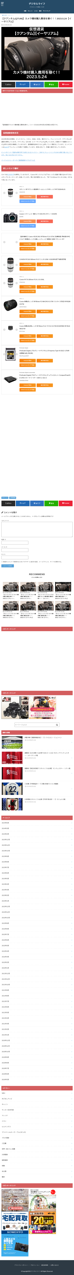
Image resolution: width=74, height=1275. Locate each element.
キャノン (30, 11)
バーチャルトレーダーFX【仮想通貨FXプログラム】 (18, 160)
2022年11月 (6, 912)
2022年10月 (6, 917)
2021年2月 (5, 1029)
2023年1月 (5, 901)
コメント (5, 520)
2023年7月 (5, 867)
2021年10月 (6, 984)
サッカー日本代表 (8, 1110)
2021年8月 (5, 996)
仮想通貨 (13, 497)
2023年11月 (6, 845)
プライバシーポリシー (21, 1265)
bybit (6, 147)
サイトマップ (46, 11)
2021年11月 (6, 979)
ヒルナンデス (6, 1126)
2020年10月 (6, 1051)
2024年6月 (5, 823)
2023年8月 (5, 862)
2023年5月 (5, 878)
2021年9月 (5, 990)
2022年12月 (6, 906)
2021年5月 (5, 1012)
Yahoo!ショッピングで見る (27, 201)
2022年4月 (5, 951)
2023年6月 (5, 873)
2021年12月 (6, 973)
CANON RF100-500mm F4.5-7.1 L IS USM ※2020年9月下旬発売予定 (42, 259)
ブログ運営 (5, 1138)
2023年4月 (5, 884)
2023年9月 (5, 856)
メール (4, 547)
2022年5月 (5, 945)
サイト (3, 554)
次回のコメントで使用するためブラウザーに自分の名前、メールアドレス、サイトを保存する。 (33, 562)
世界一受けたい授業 (8, 1149)
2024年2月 (5, 834)
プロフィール (35, 1265)
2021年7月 (5, 1001)
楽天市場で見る (45, 196)
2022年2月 (5, 962)
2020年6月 (5, 1074)
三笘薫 (4, 1143)
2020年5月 (5, 1079)
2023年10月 (6, 851)
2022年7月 (5, 934)
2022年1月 (5, 968)
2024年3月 (5, 828)
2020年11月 (6, 1046)
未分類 (4, 1171)
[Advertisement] (37, 109)
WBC (3, 1093)
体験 (25, 11)
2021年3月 (5, 1024)
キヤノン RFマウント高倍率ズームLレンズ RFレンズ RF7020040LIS (42, 189)
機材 (40, 11)
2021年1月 (5, 1035)
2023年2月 (5, 895)
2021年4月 (5, 1018)
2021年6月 (5, 1007)
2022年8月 (5, 929)
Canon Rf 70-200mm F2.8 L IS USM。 (32, 279)
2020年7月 (5, 1068)
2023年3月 (5, 890)
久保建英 (5, 1154)
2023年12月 (6, 839)
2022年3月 (5, 957)
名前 (3, 539)
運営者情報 (44, 1265)
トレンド (5, 1115)
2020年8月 (5, 1063)
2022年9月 (5, 923)
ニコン (36, 11)
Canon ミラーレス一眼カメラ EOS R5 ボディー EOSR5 (38, 214)
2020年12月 (6, 1040)
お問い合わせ (55, 1265)
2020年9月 (5, 1057)
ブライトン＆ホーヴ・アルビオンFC (14, 1132)
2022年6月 (5, 940)
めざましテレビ (7, 1099)
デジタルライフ (37, 3)
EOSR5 (9, 174)
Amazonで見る (27, 196)
